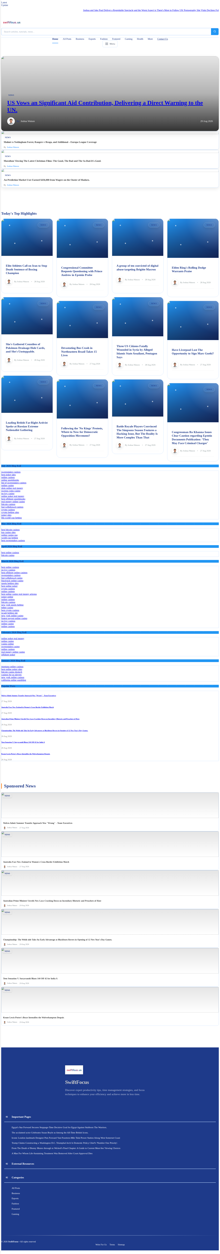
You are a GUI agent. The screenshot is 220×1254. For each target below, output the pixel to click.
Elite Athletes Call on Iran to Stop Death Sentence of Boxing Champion (26, 269)
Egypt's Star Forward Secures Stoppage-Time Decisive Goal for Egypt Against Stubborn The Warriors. (59, 1127)
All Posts (67, 39)
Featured (116, 39)
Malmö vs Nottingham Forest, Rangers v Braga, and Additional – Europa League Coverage (50, 142)
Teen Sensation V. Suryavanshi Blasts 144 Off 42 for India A (23, 742)
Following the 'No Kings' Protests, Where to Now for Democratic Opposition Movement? (82, 432)
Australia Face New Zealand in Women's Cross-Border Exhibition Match (27, 707)
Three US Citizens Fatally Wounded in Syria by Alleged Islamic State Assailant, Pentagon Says (137, 351)
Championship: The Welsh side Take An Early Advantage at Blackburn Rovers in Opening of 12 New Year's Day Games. (44, 730)
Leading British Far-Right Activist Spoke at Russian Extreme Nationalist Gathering (27, 426)
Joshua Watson (28, 121)
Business (80, 39)
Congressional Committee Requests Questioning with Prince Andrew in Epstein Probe (81, 271)
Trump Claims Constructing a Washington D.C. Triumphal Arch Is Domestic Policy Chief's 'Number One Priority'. (65, 1143)
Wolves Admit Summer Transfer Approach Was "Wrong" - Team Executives (28, 695)
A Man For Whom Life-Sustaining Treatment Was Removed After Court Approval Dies (52, 1153)
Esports (92, 39)
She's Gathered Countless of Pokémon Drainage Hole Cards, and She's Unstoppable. (25, 348)
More (150, 39)
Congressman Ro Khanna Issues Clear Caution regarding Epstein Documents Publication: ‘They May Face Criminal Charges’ (192, 437)
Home (55, 39)
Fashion (104, 39)
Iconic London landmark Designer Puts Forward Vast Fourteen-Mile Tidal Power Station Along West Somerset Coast (66, 1138)
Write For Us (101, 1244)
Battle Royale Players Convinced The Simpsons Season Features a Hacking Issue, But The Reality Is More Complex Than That (137, 432)
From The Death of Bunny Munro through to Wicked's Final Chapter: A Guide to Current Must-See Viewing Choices (66, 1148)
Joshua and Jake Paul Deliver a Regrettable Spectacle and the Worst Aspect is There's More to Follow (106, 10)
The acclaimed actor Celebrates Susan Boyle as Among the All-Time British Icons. (50, 1132)
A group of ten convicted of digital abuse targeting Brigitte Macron (137, 267)
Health (140, 39)
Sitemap (121, 1244)
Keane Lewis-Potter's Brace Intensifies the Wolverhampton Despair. (25, 754)
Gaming (128, 39)
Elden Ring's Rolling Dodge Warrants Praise (189, 269)
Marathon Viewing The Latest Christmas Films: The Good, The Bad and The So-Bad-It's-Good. (52, 161)
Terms (112, 1244)
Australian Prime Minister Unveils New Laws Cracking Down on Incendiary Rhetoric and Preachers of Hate (40, 719)
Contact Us (162, 39)
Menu (112, 44)
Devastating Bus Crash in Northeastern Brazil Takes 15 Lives (79, 351)
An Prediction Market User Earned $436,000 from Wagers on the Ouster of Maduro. (47, 180)
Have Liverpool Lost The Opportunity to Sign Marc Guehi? (193, 351)
